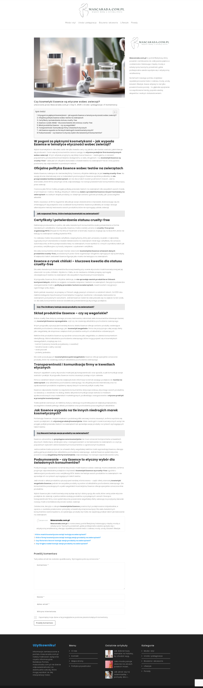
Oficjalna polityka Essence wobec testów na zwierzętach (61, 118)
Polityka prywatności (81, 666)
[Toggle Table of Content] (114, 112)
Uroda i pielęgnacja (87, 22)
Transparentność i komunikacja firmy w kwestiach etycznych (63, 128)
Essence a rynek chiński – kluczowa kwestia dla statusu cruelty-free (65, 123)
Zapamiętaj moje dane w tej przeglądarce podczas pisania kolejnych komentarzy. (73, 617)
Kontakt (75, 656)
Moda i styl (70, 22)
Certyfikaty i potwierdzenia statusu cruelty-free (58, 120)
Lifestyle (124, 22)
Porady (134, 22)
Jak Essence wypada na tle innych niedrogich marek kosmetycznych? (66, 130)
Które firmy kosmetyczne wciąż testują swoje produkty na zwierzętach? (68, 537)
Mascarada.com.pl (60, 105)
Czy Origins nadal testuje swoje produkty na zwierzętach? (62, 543)
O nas (74, 651)
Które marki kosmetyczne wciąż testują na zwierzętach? (60, 534)
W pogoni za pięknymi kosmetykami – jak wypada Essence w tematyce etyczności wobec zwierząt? (77, 115)
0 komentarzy (110, 105)
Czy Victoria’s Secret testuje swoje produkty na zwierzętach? (63, 540)
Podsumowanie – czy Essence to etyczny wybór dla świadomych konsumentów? (70, 133)
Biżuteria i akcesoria (108, 22)
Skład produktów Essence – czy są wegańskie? (57, 125)
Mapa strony (77, 661)
